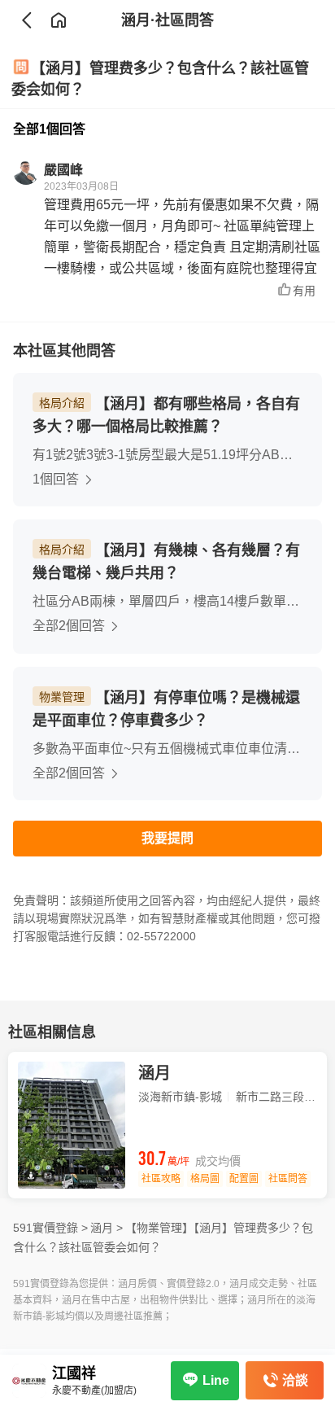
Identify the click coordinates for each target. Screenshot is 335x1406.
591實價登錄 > (50, 1227)
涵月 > (106, 1227)
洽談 (295, 1380)
